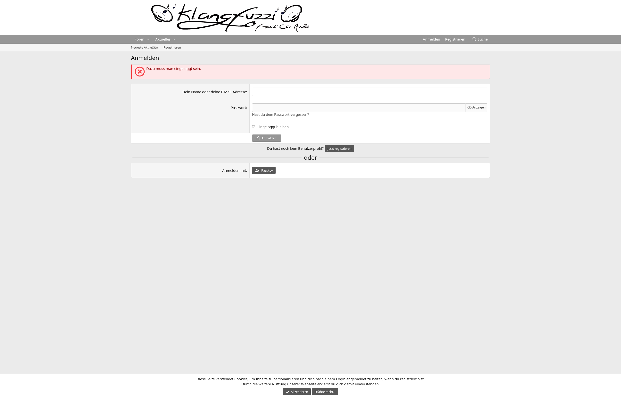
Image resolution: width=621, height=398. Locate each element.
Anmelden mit (234, 170)
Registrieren (172, 47)
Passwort (238, 107)
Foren (139, 39)
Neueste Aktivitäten (145, 47)
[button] (148, 39)
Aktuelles (163, 39)
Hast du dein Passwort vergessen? (280, 114)
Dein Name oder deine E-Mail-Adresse (214, 91)
